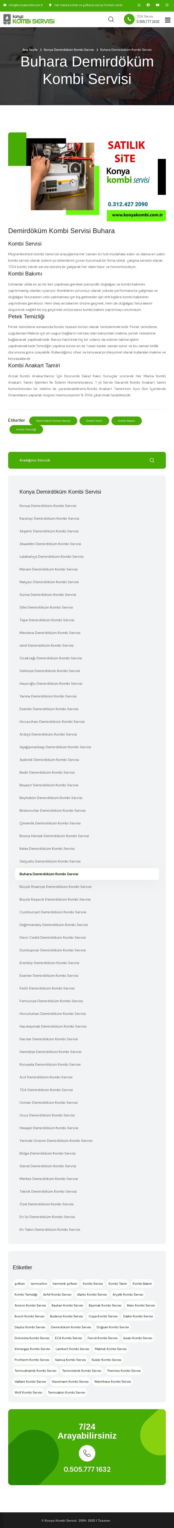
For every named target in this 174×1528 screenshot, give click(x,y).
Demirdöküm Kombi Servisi (53, 421)
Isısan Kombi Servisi (137, 1338)
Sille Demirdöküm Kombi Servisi (46, 607)
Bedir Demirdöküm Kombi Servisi (47, 772)
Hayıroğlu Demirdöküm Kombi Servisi (50, 683)
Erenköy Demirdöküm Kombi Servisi (49, 962)
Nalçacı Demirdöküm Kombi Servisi (49, 582)
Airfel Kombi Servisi (57, 1294)
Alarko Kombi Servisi (92, 1294)
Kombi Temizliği (26, 429)
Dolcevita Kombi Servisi (31, 1338)
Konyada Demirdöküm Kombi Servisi (50, 1064)
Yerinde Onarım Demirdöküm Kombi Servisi (55, 1140)
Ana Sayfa (29, 50)
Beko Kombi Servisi (141, 1305)
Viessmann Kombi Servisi (70, 1381)
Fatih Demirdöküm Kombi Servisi (47, 988)
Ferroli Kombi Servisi (103, 1338)
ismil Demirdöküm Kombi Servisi (46, 645)
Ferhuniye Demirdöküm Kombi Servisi (51, 1001)
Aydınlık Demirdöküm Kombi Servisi (49, 759)
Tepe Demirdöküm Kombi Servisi (46, 620)
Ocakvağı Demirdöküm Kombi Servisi (50, 658)
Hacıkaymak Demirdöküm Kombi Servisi (53, 1026)
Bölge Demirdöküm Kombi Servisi (47, 1153)
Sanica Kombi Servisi (70, 1360)
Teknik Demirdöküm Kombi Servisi (48, 1191)
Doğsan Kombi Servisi (113, 1327)
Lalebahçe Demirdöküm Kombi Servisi (51, 556)
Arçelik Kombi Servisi (128, 1294)
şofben (19, 1284)
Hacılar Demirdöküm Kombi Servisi (48, 1039)
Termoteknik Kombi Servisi (81, 1371)
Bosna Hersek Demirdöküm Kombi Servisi (54, 835)
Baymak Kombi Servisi (105, 1305)
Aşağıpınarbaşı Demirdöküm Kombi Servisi (55, 747)
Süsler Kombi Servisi (106, 1360)
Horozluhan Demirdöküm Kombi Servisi (52, 1013)
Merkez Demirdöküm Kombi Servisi (48, 1178)
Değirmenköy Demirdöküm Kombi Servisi (53, 924)
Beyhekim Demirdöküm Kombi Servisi (50, 797)
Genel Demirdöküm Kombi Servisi (47, 1166)
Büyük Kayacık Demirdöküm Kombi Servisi (55, 899)
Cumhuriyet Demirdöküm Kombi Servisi (52, 912)
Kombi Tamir (94, 421)
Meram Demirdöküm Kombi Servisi (48, 569)
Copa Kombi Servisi (103, 1316)
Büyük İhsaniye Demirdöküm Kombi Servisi (55, 886)
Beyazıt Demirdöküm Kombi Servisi (48, 785)
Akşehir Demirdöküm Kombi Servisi (49, 531)
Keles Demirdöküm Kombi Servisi (47, 848)
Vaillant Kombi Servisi (30, 1381)
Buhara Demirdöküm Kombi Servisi (48, 874)
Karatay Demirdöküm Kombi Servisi (49, 518)
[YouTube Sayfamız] (158, 5)
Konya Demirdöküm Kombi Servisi (69, 50)
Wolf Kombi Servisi (28, 1392)
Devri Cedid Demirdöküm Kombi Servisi (52, 937)
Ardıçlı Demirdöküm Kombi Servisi (48, 734)
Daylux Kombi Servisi (29, 1327)
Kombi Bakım (126, 421)
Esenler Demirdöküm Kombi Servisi (48, 709)
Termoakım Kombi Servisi (66, 1392)
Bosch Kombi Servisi (29, 1316)
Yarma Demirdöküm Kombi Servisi (48, 696)
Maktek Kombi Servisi (111, 1349)
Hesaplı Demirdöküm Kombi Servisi (48, 1128)
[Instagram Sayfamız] (167, 5)
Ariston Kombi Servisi (30, 1305)
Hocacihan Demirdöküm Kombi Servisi (52, 721)
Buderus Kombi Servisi (66, 1316)
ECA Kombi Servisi (68, 1338)
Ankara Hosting (122, 1520)
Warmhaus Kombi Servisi (112, 1381)
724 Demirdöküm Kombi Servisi (46, 1089)
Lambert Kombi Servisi (72, 1349)
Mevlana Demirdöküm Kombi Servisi (49, 632)
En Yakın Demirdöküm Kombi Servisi (49, 1229)
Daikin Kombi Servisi (138, 1316)
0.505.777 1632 (87, 1469)
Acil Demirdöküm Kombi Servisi (45, 1077)
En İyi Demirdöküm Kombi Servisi (47, 1216)
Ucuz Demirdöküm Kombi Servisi (47, 1115)
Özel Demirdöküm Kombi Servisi (46, 1204)
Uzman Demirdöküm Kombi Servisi (48, 1102)
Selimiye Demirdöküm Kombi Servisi (49, 670)
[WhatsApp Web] (139, 5)
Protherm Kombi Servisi (31, 1360)
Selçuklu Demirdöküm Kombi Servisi (50, 861)
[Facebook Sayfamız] (148, 5)
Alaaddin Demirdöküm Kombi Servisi (50, 543)
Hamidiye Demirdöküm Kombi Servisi (50, 1051)
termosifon (39, 1284)
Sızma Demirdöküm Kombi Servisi (47, 594)
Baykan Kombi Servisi (67, 1305)
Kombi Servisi (93, 1284)
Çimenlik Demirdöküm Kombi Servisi (50, 823)
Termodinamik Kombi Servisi (35, 1371)
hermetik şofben (65, 1284)
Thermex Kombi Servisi (124, 1371)
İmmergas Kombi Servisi (32, 1349)
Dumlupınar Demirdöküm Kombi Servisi (52, 950)
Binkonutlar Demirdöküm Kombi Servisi (52, 810)
